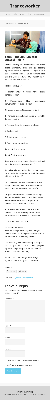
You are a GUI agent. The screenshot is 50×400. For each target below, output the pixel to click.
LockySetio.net (23, 394)
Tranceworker (25, 6)
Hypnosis (17, 278)
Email (7, 337)
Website (8, 349)
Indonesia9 (42, 394)
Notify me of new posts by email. (19, 365)
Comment (9, 299)
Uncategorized (27, 278)
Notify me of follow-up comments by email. (23, 361)
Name (8, 326)
